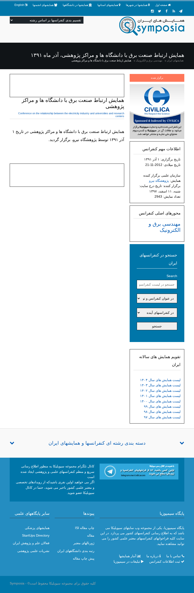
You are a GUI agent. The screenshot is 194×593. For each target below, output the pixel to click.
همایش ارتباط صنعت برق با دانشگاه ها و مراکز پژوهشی (101, 60)
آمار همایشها (127, 556)
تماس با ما (173, 556)
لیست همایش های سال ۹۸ (162, 412)
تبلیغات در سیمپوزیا (127, 561)
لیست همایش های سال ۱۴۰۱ (160, 396)
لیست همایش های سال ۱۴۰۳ (160, 385)
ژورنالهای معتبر (83, 543)
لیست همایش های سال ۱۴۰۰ (160, 401)
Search (172, 276)
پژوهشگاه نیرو (159, 180)
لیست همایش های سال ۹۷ (162, 417)
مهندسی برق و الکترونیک (149, 60)
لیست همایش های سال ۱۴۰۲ (160, 390)
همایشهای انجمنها (43, 5)
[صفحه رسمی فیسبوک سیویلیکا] (166, 11)
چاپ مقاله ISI (84, 528)
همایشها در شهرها (136, 5)
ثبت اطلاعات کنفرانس (164, 561)
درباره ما (152, 556)
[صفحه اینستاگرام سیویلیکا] (152, 11)
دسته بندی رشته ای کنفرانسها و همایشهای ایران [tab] (97, 443)
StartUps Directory (35, 535)
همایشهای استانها (107, 5)
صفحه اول (161, 5)
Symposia (17, 583)
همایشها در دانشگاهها (75, 5)
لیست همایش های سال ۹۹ (162, 406)
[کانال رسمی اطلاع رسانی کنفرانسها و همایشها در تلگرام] (139, 471)
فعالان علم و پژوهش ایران (31, 543)
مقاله (90, 535)
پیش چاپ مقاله (83, 558)
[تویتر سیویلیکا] (159, 11)
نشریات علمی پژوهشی (33, 551)
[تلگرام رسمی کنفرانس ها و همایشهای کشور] (180, 11)
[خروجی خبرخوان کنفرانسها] (173, 11)
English (19, 5)
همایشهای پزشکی (37, 528)
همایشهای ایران (175, 60)
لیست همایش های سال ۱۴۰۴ (160, 380)
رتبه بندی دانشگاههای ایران (75, 551)
